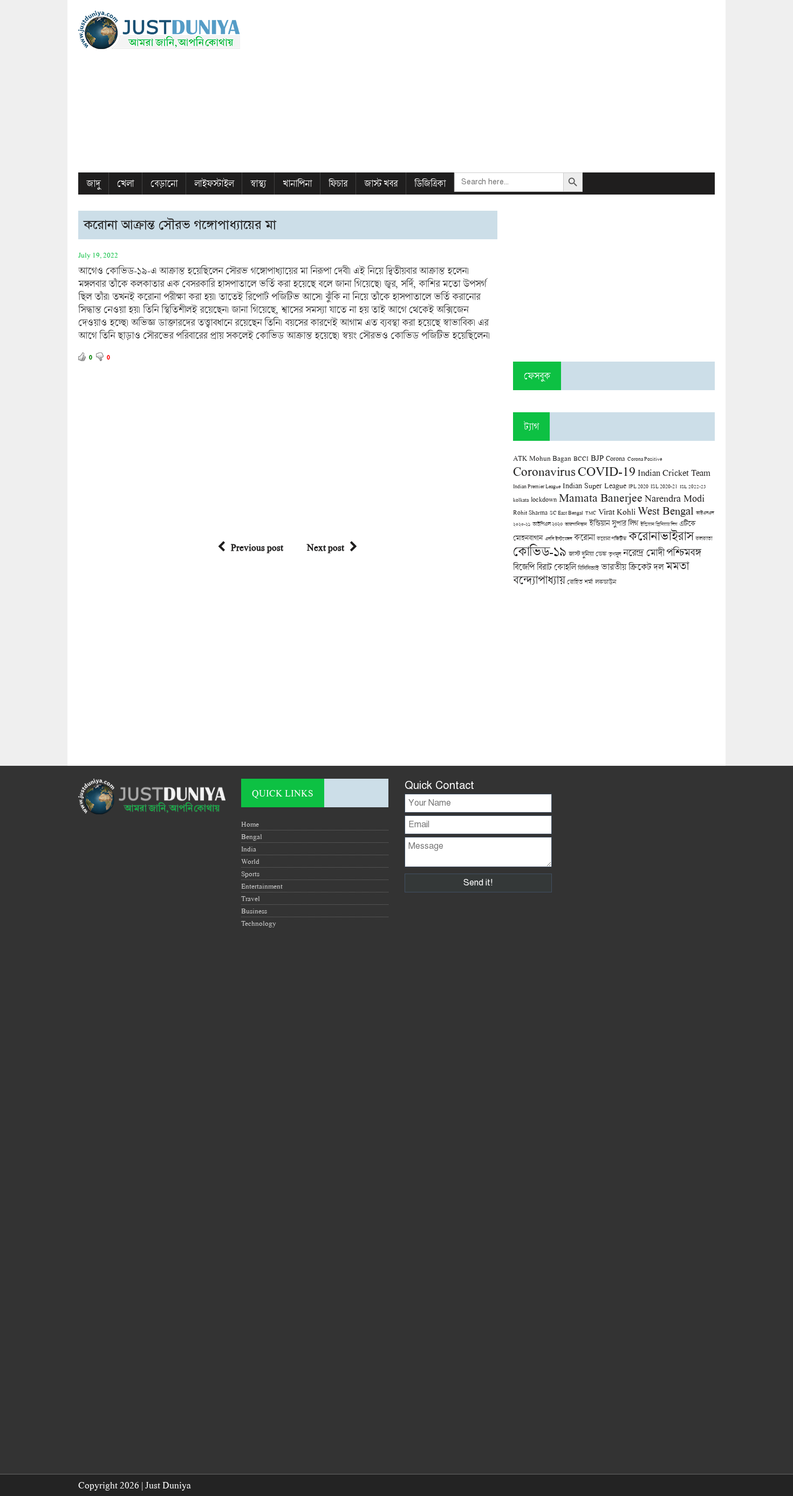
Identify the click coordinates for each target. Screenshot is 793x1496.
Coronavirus (544, 471)
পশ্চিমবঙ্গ (683, 552)
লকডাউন (605, 581)
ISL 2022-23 (693, 486)
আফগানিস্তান (576, 524)
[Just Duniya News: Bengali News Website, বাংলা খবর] (179, 30)
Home (250, 824)
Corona (615, 458)
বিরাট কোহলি (556, 567)
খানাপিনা (297, 183)
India (248, 848)
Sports (250, 873)
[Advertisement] (505, 86)
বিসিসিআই (588, 567)
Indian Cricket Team (674, 472)
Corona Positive (644, 459)
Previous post (257, 547)
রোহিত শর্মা (580, 581)
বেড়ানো (164, 183)
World (250, 861)
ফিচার (338, 183)
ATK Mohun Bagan (542, 458)
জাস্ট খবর (381, 183)
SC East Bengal (566, 513)
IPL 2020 (638, 486)
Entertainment (262, 886)
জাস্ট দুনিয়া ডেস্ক (587, 553)
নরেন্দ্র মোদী (643, 552)
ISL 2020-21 (664, 486)
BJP (597, 457)
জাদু (93, 183)
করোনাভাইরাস (660, 535)
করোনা (584, 537)
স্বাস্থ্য (258, 183)
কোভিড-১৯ (539, 551)
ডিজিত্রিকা (430, 183)
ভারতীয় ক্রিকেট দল (632, 567)
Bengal (251, 836)
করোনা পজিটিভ (611, 539)
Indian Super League (594, 485)
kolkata (521, 499)
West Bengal (666, 510)
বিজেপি (524, 567)
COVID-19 (606, 471)
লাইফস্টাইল (214, 183)
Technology (258, 923)
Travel (250, 898)
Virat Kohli (616, 511)
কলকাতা (703, 538)
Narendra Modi (675, 498)
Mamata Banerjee (600, 497)
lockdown (544, 499)
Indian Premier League (536, 486)
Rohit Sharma (530, 512)
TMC (590, 513)
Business (254, 910)
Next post (325, 547)
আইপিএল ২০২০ (547, 524)
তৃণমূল (615, 554)
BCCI (581, 458)
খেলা (125, 183)
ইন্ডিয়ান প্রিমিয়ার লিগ (658, 524)
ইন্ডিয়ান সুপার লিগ (613, 523)
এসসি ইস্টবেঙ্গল (558, 539)
